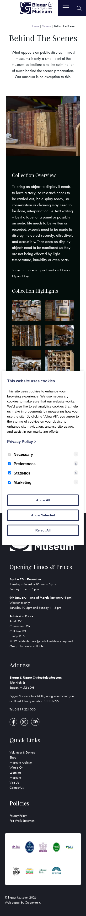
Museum (46, 26)
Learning (15, 772)
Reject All (43, 530)
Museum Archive (21, 762)
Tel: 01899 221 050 (23, 709)
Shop (13, 757)
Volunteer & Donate (22, 752)
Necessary (23, 454)
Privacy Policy (18, 815)
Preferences (25, 464)
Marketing (23, 482)
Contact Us (17, 787)
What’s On (16, 767)
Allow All (43, 500)
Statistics (22, 473)
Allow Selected (43, 515)
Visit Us (14, 782)
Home (35, 26)
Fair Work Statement (22, 820)
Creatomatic (33, 902)
